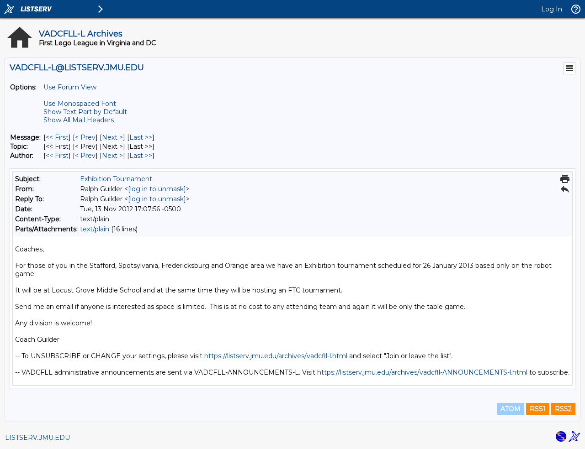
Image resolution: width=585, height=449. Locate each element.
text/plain (94, 229)
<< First (57, 137)
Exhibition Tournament (116, 179)
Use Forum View (69, 87)
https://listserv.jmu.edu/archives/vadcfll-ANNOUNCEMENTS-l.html (422, 372)
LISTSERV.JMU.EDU (37, 437)
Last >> (140, 137)
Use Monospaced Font (79, 103)
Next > (112, 137)
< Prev (85, 137)
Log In (551, 9)
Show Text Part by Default (85, 112)
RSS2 (563, 409)
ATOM (510, 409)
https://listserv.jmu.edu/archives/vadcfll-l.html (275, 356)
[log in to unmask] (157, 189)
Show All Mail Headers (78, 120)
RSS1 (538, 409)
